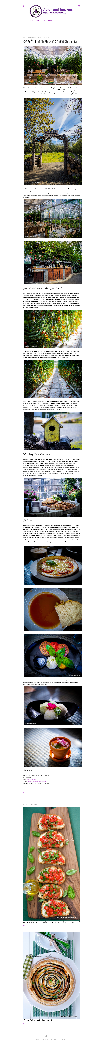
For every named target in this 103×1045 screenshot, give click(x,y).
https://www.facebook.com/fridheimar (37, 781)
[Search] (79, 6)
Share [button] (24, 792)
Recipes (37, 21)
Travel (44, 21)
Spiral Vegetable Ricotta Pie (37, 1020)
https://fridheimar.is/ (31, 779)
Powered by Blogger (53, 1036)
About (31, 21)
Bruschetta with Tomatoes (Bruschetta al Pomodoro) (51, 922)
